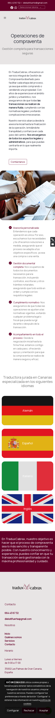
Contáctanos (18, 161)
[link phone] (52, 239)
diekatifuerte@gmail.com (35, 2)
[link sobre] (27, 589)
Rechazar (29, 710)
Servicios (10, 640)
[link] (27, 17)
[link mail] (52, 244)
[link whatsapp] (16, 7)
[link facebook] (11, 7)
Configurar (13, 710)
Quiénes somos (13, 637)
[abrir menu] (5, 17)
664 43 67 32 (14, 2)
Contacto (10, 644)
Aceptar (43, 710)
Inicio (7, 633)
